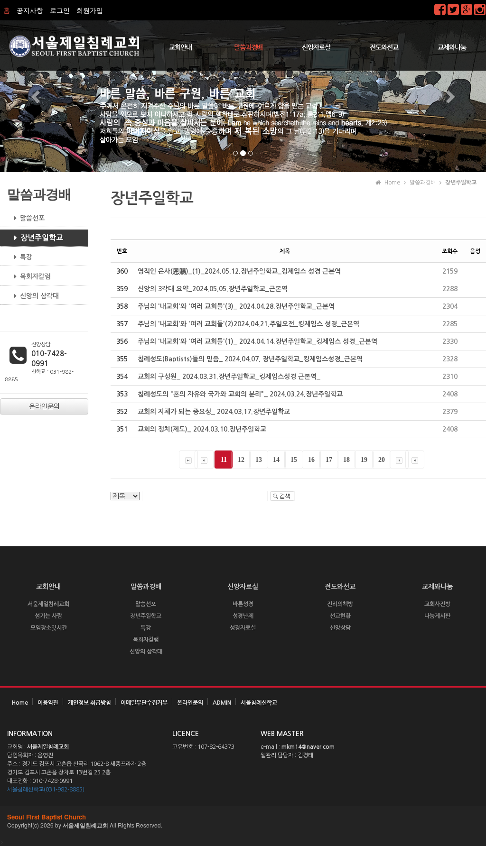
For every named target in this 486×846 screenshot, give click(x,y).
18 (346, 459)
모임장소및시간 (48, 628)
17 (329, 459)
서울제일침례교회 (48, 604)
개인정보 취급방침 (89, 703)
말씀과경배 (248, 47)
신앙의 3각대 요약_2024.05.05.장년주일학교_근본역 (213, 288)
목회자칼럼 (35, 276)
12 (241, 459)
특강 (26, 257)
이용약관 (47, 703)
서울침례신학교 (259, 703)
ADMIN (222, 703)
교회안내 (180, 47)
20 (381, 459)
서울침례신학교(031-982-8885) (45, 789)
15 (293, 459)
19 (364, 459)
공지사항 (30, 10)
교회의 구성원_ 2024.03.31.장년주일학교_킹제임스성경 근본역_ (229, 376)
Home (20, 703)
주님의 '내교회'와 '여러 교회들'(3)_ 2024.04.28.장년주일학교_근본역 (236, 306)
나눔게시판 (437, 616)
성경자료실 (243, 628)
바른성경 (243, 604)
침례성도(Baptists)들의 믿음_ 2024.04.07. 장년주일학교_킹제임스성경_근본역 (250, 359)
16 (311, 459)
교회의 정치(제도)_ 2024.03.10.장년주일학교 (202, 429)
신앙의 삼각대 (39, 296)
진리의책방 (340, 604)
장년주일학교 (41, 237)
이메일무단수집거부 (144, 703)
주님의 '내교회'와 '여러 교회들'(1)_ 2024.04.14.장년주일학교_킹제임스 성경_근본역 (257, 341)
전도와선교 (384, 47)
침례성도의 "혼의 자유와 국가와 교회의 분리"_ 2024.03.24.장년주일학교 (240, 394)
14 (276, 459)
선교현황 (340, 616)
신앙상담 (340, 628)
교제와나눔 (452, 47)
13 (258, 459)
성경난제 (243, 616)
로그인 (60, 10)
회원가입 (89, 10)
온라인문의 (190, 703)
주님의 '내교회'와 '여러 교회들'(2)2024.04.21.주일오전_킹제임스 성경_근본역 (248, 324)
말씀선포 (32, 218)
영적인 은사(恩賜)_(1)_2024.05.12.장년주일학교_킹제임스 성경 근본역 (239, 271)
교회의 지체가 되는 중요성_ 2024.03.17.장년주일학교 (214, 411)
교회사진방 (437, 604)
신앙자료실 (316, 47)
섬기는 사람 (48, 616)
